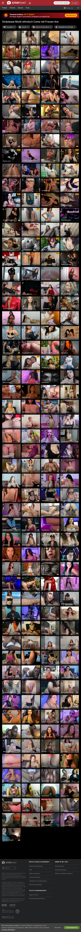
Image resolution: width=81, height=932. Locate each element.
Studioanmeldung (60, 870)
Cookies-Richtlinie (8, 930)
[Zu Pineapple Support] (18, 911)
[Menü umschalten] (3, 3)
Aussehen (10, 27)
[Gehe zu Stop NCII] (8, 917)
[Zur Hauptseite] (16, 3)
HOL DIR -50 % (71, 15)
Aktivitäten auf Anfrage (65, 27)
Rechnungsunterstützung (36, 898)
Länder (24, 27)
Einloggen (75, 3)
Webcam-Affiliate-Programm (64, 873)
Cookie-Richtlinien (34, 877)
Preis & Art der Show (42, 27)
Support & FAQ (33, 895)
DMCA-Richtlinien (34, 873)
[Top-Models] (30, 3)
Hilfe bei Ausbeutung (35, 884)
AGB (30, 870)
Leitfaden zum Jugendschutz (38, 881)
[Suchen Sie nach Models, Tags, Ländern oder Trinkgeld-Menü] (78, 8)
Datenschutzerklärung (36, 866)
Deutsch (7, 868)
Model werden (59, 866)
